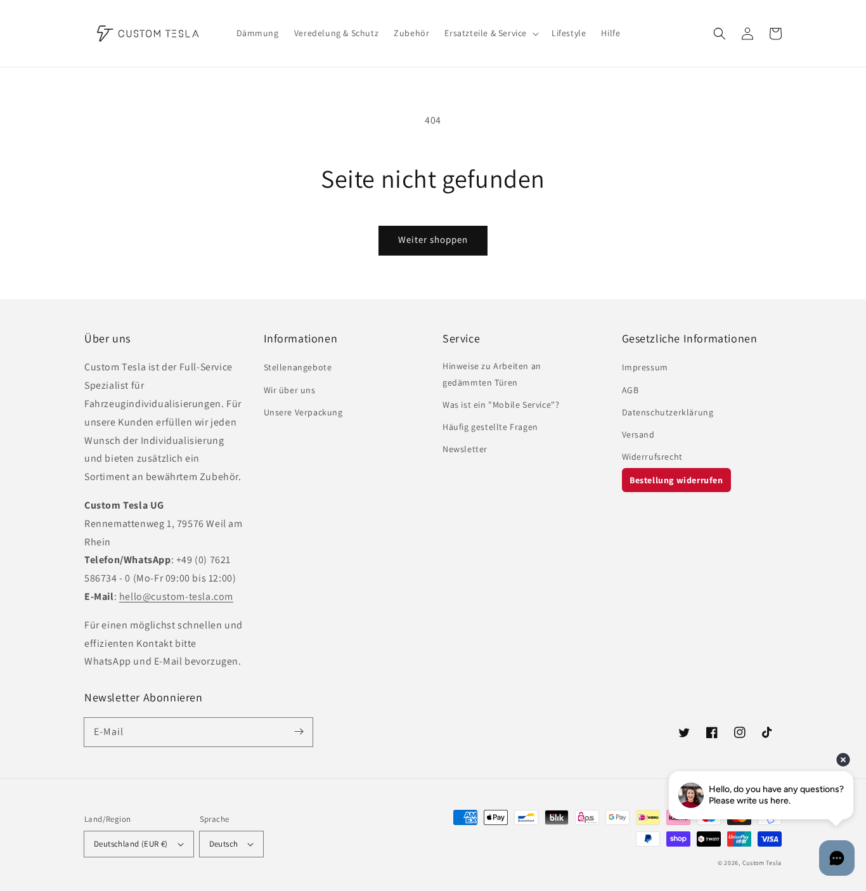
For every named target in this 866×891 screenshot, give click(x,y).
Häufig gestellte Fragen (490, 426)
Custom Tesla (762, 863)
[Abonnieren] (299, 732)
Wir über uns (290, 390)
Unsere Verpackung (303, 412)
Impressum (645, 367)
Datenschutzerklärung (668, 412)
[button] (720, 34)
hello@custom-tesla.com (176, 596)
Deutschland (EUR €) (131, 843)
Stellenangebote (298, 367)
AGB (630, 390)
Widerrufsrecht (652, 456)
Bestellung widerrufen (676, 480)
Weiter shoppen (433, 239)
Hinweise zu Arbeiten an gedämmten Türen (492, 373)
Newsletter (465, 449)
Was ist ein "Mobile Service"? (501, 404)
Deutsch (223, 843)
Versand (638, 434)
